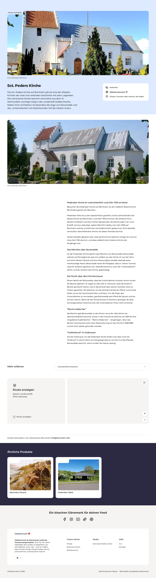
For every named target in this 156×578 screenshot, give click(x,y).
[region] (108, 401)
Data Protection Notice (108, 571)
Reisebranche (72, 550)
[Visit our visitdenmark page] (78, 519)
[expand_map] (144, 382)
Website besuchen (117, 92)
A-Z (120, 544)
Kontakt (122, 547)
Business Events (73, 547)
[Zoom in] (145, 413)
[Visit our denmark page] (65, 519)
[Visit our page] (71, 519)
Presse (69, 544)
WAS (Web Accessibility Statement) (134, 571)
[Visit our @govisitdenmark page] (85, 519)
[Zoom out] (145, 420)
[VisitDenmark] (22, 534)
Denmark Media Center (102, 544)
